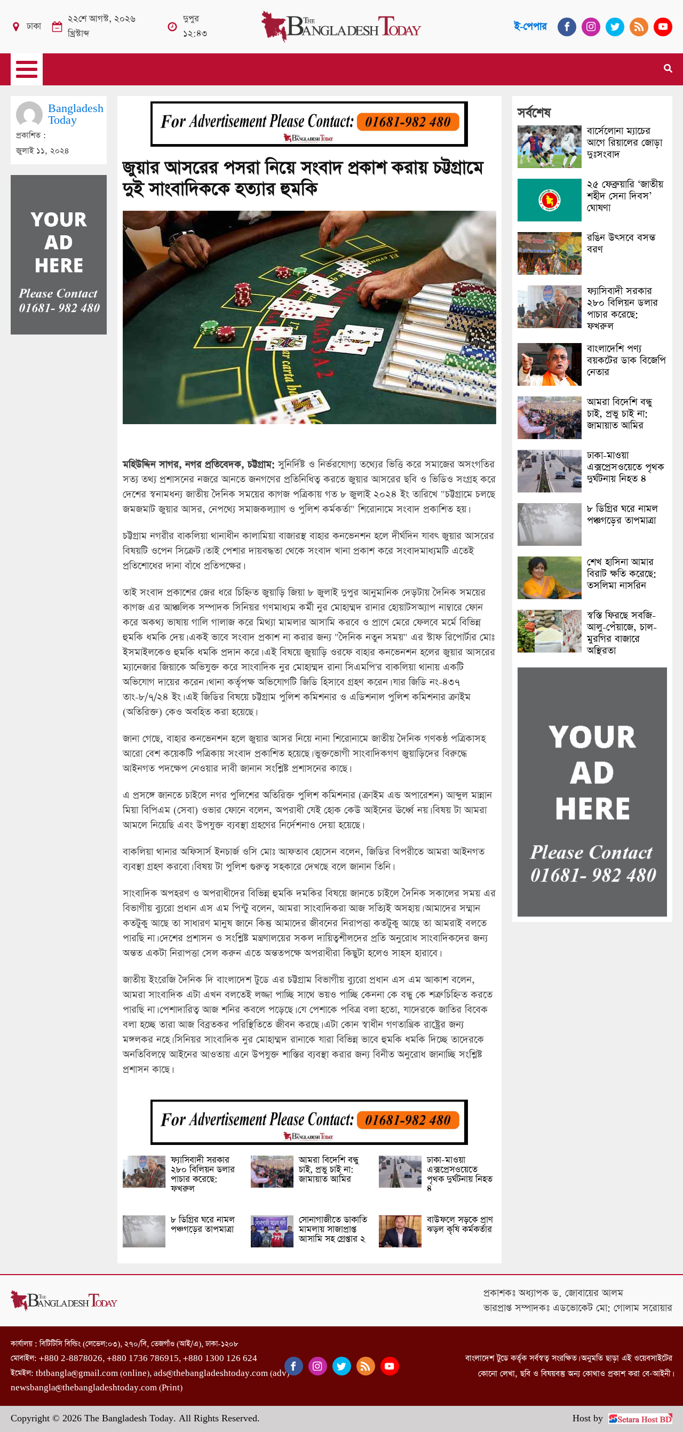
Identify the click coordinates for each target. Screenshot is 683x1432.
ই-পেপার (530, 26)
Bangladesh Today (76, 114)
